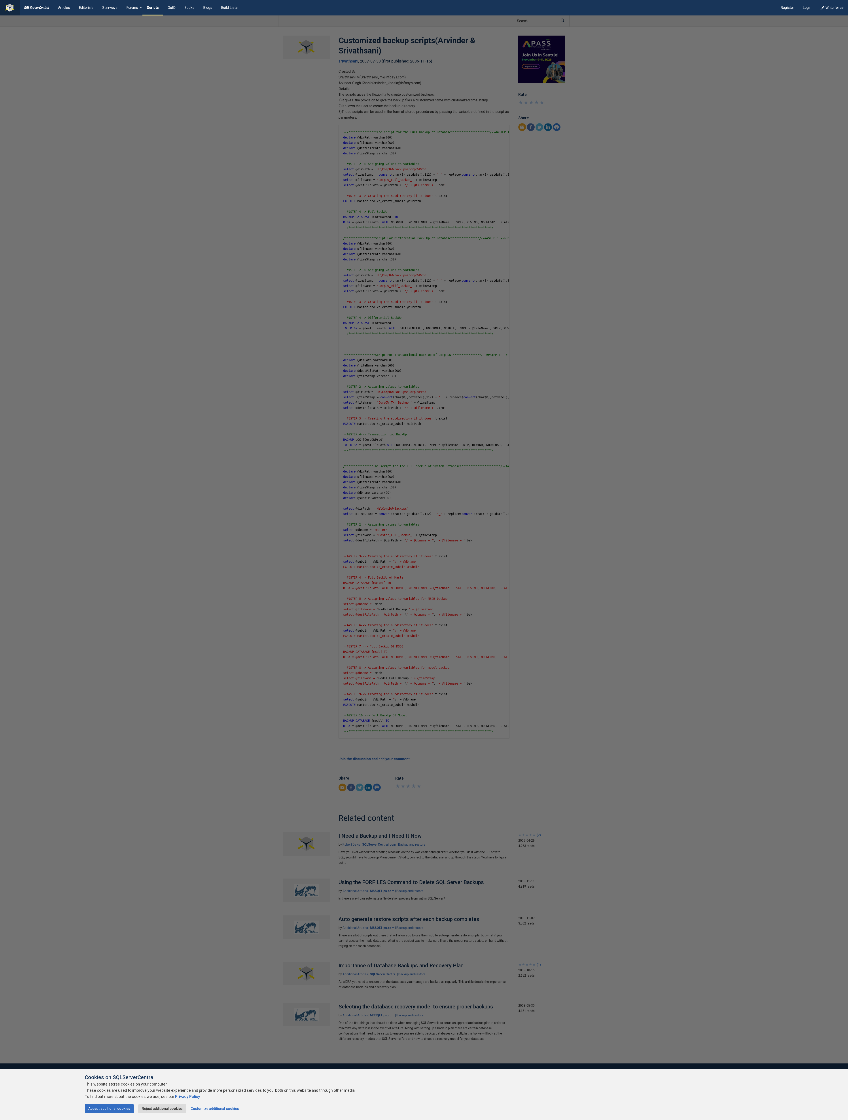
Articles (64, 8)
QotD (172, 8)
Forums (132, 8)
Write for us (834, 8)
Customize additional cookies (215, 1109)
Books (189, 8)
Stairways (109, 8)
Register (787, 8)
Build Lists (229, 8)
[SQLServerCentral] (10, 7)
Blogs (207, 8)
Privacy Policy (187, 1096)
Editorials (86, 8)
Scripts (153, 8)
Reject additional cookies (162, 1109)
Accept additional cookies (109, 1109)
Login (807, 8)
